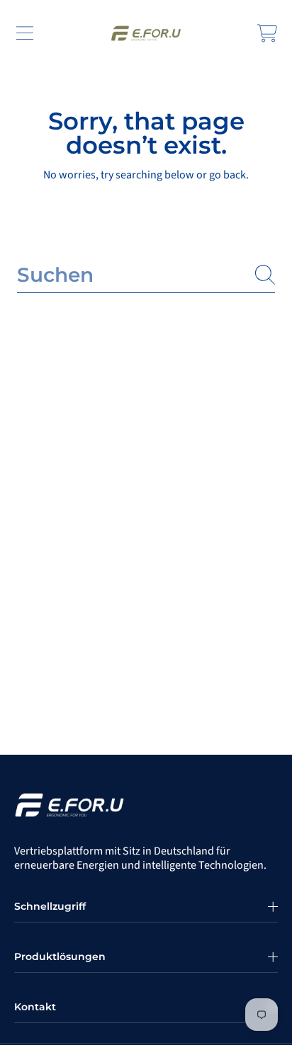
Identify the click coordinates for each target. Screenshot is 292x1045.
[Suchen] (265, 274)
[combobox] (146, 275)
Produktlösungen (60, 956)
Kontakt (35, 1006)
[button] (24, 33)
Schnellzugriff (50, 906)
